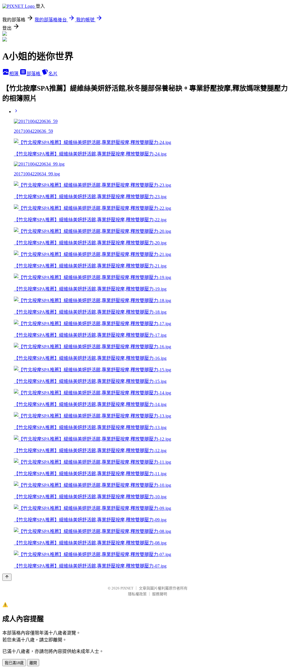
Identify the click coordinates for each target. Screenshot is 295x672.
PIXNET (126, 588)
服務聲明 (159, 594)
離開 (33, 663)
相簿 (14, 73)
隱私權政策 (137, 594)
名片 (53, 73)
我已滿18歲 (14, 663)
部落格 (34, 73)
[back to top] (7, 577)
